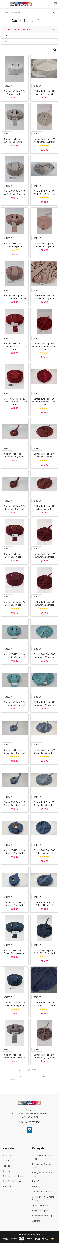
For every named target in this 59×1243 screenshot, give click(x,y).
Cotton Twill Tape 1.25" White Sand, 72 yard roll (44, 192)
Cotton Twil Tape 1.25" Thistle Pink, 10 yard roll (15, 297)
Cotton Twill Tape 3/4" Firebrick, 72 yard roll (44, 455)
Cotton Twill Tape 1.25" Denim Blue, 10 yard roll (14, 1004)
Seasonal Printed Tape (43, 1215)
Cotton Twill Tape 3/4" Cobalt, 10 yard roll (14, 851)
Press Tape (37, 1181)
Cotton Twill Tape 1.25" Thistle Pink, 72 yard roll (44, 297)
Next (43, 1076)
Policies (6, 1165)
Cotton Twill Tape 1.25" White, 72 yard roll (44, 92)
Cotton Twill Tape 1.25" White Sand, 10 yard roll (15, 192)
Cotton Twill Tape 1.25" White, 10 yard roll (14, 92)
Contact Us (8, 1160)
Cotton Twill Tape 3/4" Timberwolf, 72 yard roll (44, 1056)
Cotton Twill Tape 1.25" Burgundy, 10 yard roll (14, 603)
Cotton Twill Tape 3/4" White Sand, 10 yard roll (15, 140)
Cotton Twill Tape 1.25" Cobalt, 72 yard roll (44, 903)
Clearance (36, 1220)
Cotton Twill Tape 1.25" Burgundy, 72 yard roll (44, 603)
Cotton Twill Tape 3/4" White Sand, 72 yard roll (44, 140)
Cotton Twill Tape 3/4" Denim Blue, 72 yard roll (44, 951)
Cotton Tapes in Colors (43, 1191)
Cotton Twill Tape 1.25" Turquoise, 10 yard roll (14, 703)
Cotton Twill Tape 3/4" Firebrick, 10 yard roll (14, 455)
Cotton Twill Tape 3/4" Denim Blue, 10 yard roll (14, 951)
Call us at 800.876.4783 (30, 1122)
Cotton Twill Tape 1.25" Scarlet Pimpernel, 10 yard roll (15, 401)
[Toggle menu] (4, 4)
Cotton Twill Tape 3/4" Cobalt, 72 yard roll (44, 851)
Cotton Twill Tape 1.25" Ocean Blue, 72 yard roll (44, 803)
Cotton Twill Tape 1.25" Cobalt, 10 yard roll (14, 903)
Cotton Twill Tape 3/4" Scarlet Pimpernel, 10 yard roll (15, 346)
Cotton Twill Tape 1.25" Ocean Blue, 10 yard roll (14, 803)
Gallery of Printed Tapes (14, 1176)
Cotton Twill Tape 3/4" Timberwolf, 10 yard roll (15, 1056)
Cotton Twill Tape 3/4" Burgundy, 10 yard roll (14, 555)
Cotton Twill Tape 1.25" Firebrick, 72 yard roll (44, 507)
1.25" (6, 41)
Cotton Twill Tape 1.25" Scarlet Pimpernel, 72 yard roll (44, 401)
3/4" (5, 35)
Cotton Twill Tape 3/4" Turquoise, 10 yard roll (14, 655)
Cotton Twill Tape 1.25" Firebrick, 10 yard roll (14, 507)
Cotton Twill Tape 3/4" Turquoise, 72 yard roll (44, 655)
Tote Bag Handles (40, 1205)
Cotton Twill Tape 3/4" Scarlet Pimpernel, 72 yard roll (44, 346)
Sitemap (7, 1186)
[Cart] (56, 4)
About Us (7, 1155)
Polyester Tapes (40, 1210)
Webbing (36, 1186)
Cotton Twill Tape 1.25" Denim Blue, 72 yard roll (44, 1004)
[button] (55, 49)
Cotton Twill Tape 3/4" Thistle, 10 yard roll (14, 245)
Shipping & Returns (12, 1181)
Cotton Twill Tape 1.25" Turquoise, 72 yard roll (44, 703)
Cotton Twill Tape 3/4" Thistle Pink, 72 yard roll (44, 245)
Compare (7, 86)
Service (6, 1170)
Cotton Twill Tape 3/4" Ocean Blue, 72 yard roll (44, 751)
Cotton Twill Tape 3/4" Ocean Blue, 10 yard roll (14, 751)
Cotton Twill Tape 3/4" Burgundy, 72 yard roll (44, 555)
